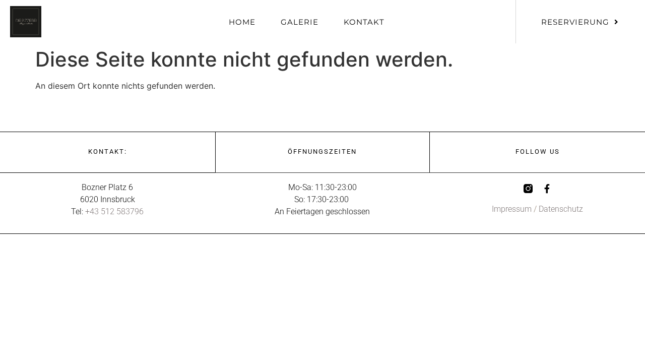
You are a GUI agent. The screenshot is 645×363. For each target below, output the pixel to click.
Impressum (512, 209)
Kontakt (364, 22)
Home (242, 22)
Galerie (299, 22)
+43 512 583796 (114, 211)
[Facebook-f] (547, 188)
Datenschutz (561, 209)
